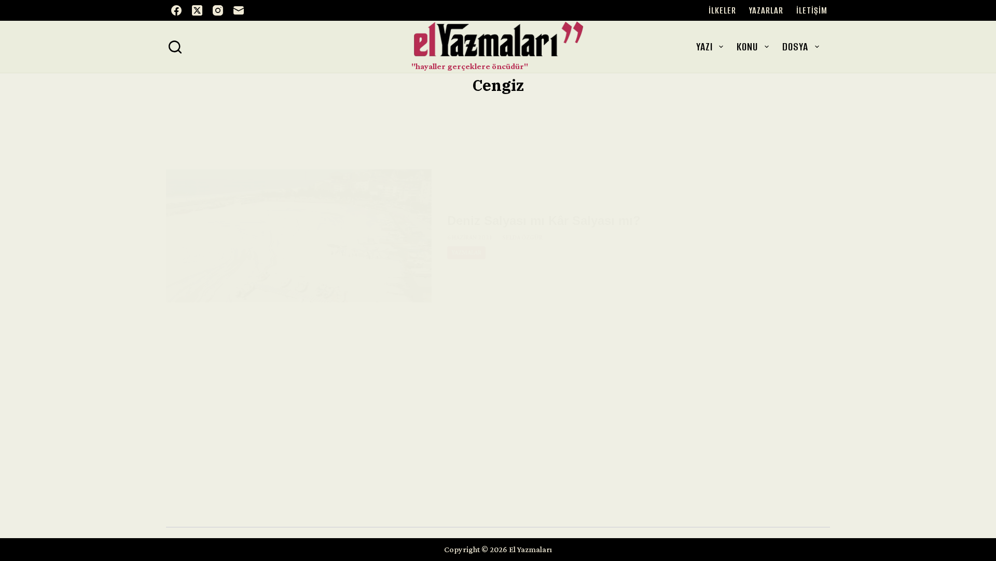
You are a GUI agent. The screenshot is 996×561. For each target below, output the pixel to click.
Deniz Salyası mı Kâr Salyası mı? (544, 220)
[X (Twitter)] (197, 10)
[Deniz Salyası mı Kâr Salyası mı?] (299, 235)
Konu (747, 46)
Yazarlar (766, 10)
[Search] (175, 47)
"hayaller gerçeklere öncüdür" (469, 66)
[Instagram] (218, 10)
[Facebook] (176, 10)
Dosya (795, 46)
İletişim (811, 10)
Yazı (704, 46)
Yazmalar (466, 252)
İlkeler (722, 10)
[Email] (238, 10)
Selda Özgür (522, 237)
